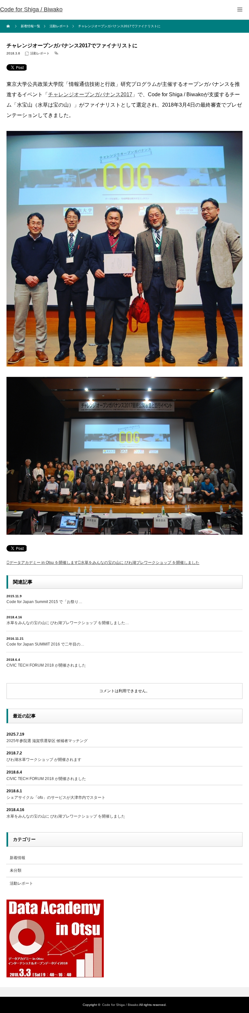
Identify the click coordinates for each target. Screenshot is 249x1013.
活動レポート (40, 53)
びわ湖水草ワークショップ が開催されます (43, 759)
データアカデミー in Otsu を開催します (43, 562)
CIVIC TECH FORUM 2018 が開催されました (46, 665)
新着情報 (17, 858)
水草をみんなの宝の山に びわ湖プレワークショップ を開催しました (140, 562)
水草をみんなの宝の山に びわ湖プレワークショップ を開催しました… (67, 623)
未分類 (15, 870)
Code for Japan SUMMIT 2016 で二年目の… (45, 644)
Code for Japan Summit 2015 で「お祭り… (44, 602)
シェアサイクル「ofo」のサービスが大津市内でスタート (55, 797)
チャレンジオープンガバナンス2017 (90, 94)
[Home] (8, 26)
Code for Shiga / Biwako (31, 9)
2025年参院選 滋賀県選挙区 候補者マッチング (47, 741)
